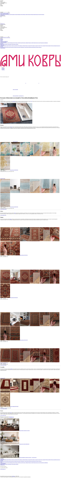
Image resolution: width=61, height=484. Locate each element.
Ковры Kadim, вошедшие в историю (24, 430)
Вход (1, 16)
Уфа (12, 44)
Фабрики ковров (6, 45)
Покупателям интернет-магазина (9, 47)
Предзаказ (29, 14)
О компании (2, 45)
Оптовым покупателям (17, 47)
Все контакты (42, 14)
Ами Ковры (13, 476)
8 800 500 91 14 (2, 15)
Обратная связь (31, 47)
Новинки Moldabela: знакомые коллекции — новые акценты (27, 457)
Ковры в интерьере (28, 45)
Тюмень (14, 44)
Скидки (1, 40)
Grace (11, 412)
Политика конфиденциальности (55, 45)
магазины (13, 101)
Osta (31, 101)
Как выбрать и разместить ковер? (36, 45)
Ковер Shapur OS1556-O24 (4, 362)
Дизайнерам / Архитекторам (25, 47)
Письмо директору (38, 47)
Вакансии (34, 47)
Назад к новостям (15, 89)
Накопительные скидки (36, 14)
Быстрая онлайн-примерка (11, 14)
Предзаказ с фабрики (25, 42)
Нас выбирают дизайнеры (21, 45)
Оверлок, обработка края (18, 42)
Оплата (22, 14)
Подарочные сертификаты (4, 41)
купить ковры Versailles (3, 408)
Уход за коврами (43, 45)
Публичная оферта (48, 45)
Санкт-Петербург (5, 44)
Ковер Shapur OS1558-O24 (14, 297)
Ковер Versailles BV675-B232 (14, 406)
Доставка (16, 14)
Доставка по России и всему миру (5, 37)
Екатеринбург (10, 44)
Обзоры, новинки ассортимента (13, 45)
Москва (1, 44)
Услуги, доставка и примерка (4, 13)
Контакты (1, 46)
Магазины (1, 43)
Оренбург (17, 44)
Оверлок (32, 14)
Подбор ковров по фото (3, 14)
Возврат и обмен (25, 14)
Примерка (19, 14)
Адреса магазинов (2, 463)
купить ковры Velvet (3, 215)
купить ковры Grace (3, 415)
